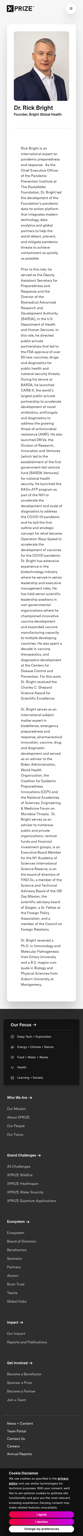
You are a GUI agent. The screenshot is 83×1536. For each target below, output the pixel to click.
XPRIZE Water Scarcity (25, 1192)
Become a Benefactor (24, 1374)
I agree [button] (42, 1514)
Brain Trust (15, 1284)
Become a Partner (21, 1391)
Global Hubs (16, 1301)
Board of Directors (21, 1241)
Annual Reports (19, 1454)
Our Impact (16, 1334)
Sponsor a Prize (19, 1383)
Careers (13, 1446)
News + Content (20, 1423)
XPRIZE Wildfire (20, 1175)
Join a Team (16, 1400)
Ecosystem (15, 1233)
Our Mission (16, 1109)
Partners (14, 1267)
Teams (12, 1293)
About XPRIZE (18, 1117)
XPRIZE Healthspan (23, 1184)
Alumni (12, 1276)
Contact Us (16, 1439)
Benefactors (17, 1250)
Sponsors (14, 1258)
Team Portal (16, 1431)
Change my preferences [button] (41, 1529)
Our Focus (15, 1134)
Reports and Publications (27, 1342)
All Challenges (18, 1166)
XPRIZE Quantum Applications (31, 1201)
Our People (16, 1126)
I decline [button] (41, 1522)
